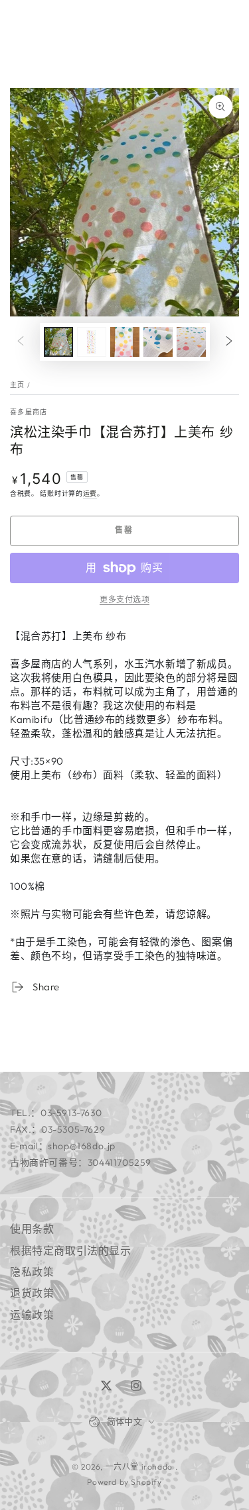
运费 (90, 493)
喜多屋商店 (29, 412)
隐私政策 (32, 1271)
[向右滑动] (229, 341)
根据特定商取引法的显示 (70, 1250)
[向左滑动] (20, 341)
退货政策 (32, 1292)
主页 (17, 385)
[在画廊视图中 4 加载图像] (158, 342)
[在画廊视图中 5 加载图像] (191, 342)
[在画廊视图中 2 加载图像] (91, 342)
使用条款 (32, 1228)
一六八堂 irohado (140, 1467)
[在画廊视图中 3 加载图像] (124, 342)
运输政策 (32, 1314)
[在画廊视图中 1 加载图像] (58, 342)
